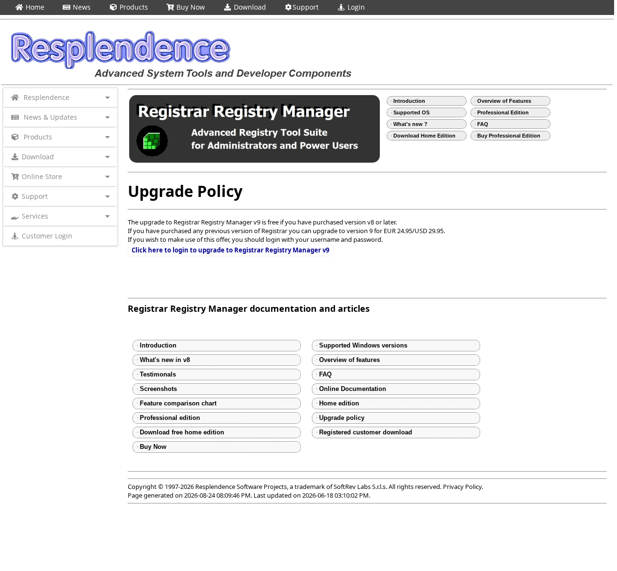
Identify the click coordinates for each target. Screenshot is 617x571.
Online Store (42, 176)
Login (355, 7)
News (81, 7)
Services (35, 216)
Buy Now (189, 7)
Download (249, 7)
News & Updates (49, 117)
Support (306, 7)
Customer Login (47, 235)
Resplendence (45, 97)
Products (133, 7)
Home (34, 7)
